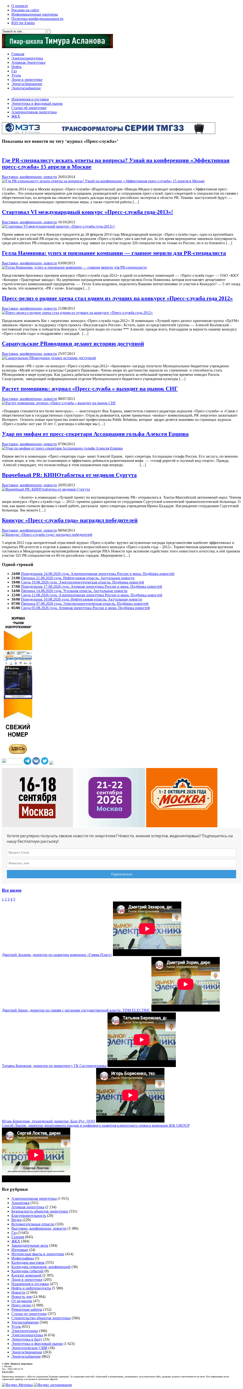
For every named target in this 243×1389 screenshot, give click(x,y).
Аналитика (20, 1203)
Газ (14, 71)
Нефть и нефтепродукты (31, 1288)
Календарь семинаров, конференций (40, 1267)
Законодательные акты (29, 1245)
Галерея (17, 1237)
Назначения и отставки (30, 99)
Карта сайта (7, 1371)
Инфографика (22, 1258)
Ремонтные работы (26, 1309)
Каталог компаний (26, 1275)
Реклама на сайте (25, 10)
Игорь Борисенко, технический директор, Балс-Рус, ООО (48, 1121)
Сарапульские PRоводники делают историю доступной (73, 343)
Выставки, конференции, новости (29, 177)
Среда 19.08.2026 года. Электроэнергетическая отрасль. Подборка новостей (82, 582)
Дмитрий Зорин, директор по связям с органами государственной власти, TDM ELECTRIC (76, 1010)
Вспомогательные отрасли (32, 1224)
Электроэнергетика (27, 58)
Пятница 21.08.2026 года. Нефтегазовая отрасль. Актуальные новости (78, 578)
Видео (16, 1220)
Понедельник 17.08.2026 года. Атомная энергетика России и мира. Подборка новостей (91, 586)
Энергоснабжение (26, 88)
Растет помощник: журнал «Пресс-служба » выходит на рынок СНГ (90, 389)
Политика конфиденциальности (37, 19)
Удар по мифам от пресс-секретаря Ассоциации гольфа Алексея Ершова (95, 434)
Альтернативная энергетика (34, 112)
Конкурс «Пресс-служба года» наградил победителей (70, 520)
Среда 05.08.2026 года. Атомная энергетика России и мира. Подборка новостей (85, 608)
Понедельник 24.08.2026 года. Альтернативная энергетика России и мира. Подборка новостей (97, 574)
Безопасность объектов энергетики (39, 1211)
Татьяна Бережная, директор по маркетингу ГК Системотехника (54, 1066)
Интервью (19, 1250)
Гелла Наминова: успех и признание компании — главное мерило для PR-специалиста (114, 253)
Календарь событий (27, 1271)
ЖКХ (15, 116)
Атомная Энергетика (28, 62)
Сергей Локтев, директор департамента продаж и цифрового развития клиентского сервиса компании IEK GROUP (95, 1125)
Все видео (12, 890)
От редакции (21, 1301)
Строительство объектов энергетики (41, 1318)
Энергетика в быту (26, 1339)
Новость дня (21, 1297)
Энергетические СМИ (29, 1348)
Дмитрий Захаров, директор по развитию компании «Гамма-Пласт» (57, 955)
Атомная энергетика (27, 1207)
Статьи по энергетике (29, 1314)
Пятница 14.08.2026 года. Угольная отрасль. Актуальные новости (74, 591)
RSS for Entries (23, 23)
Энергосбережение (26, 84)
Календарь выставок (28, 1262)
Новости (18, 1292)
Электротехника (24, 1331)
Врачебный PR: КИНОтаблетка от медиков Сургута (69, 475)
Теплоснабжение (25, 1322)
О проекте (19, 6)
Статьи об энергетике (29, 108)
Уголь (16, 75)
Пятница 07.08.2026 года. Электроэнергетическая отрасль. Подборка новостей (85, 604)
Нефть (16, 67)
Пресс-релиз (21, 1305)
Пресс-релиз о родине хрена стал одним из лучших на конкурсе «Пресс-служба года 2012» (117, 298)
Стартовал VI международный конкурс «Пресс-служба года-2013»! (87, 212)
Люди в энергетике (26, 80)
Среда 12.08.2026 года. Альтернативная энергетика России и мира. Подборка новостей (91, 595)
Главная (17, 54)
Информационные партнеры (34, 14)
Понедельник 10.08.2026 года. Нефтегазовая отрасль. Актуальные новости (81, 599)
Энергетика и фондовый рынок (37, 103)
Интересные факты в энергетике (37, 1254)
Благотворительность (28, 1216)
